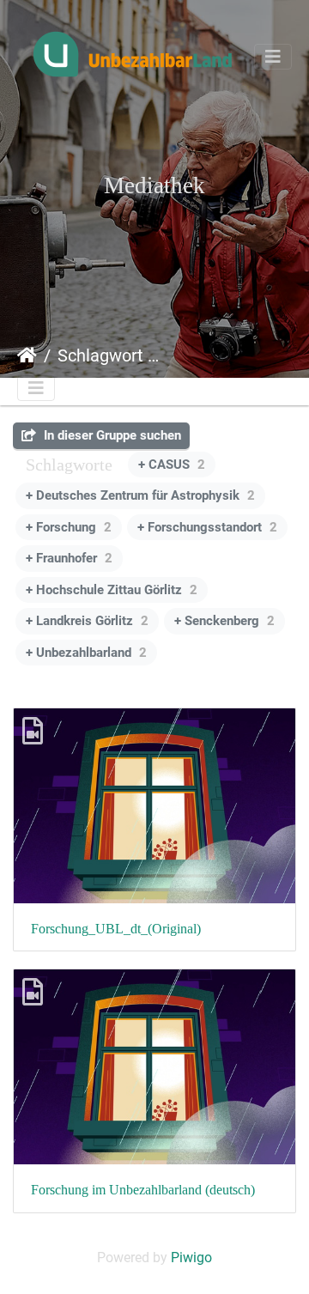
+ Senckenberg (224, 621)
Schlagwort (100, 355)
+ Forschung (69, 527)
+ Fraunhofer (69, 558)
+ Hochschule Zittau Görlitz (111, 590)
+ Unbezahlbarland (86, 652)
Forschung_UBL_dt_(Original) (116, 928)
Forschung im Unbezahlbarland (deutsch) (143, 1189)
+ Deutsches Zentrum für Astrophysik (140, 495)
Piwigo (191, 1257)
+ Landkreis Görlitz (87, 621)
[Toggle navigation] (273, 57)
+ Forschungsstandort (207, 527)
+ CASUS (171, 464)
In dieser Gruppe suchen (110, 435)
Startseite (27, 355)
